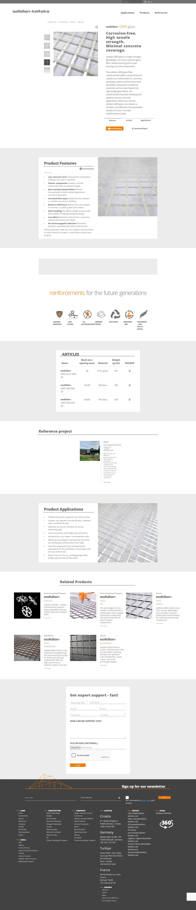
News (104, 895)
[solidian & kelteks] (31, 11)
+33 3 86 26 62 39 (107, 883)
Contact (21, 827)
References (22, 821)
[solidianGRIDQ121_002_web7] (47, 46)
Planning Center (24, 832)
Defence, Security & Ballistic (83, 819)
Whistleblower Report (26, 861)
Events (21, 835)
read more (106, 482)
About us (105, 890)
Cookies (21, 853)
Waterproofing (51, 835)
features (112, 120)
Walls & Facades (51, 829)
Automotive (78, 816)
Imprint (21, 845)
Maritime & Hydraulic (53, 821)
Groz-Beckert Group (109, 901)
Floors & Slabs (51, 819)
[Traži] (140, 1)
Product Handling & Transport (56, 840)
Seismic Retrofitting (53, 813)
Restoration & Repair (53, 832)
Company (22, 824)
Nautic (76, 827)
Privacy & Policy (24, 848)
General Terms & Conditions (28, 851)
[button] (172, 11)
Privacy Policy (145, 800)
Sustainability (23, 816)
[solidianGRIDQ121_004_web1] (47, 62)
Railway (77, 835)
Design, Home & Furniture (83, 813)
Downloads (22, 829)
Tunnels (49, 827)
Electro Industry (79, 821)
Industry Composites (81, 824)
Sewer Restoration (80, 832)
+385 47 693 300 (107, 826)
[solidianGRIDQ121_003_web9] (47, 54)
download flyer (141, 128)
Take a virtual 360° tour (110, 898)
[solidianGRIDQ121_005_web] (47, 70)
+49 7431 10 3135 (107, 842)
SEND (77, 765)
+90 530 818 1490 (107, 864)
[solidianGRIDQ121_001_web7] (47, 37)
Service (21, 819)
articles (129, 120)
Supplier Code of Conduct (28, 859)
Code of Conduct (24, 856)
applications (146, 120)
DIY (47, 838)
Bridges (49, 816)
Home (21, 813)
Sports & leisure (79, 829)
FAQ (20, 842)
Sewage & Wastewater (54, 824)
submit (164, 797)
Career (104, 892)
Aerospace (77, 838)
